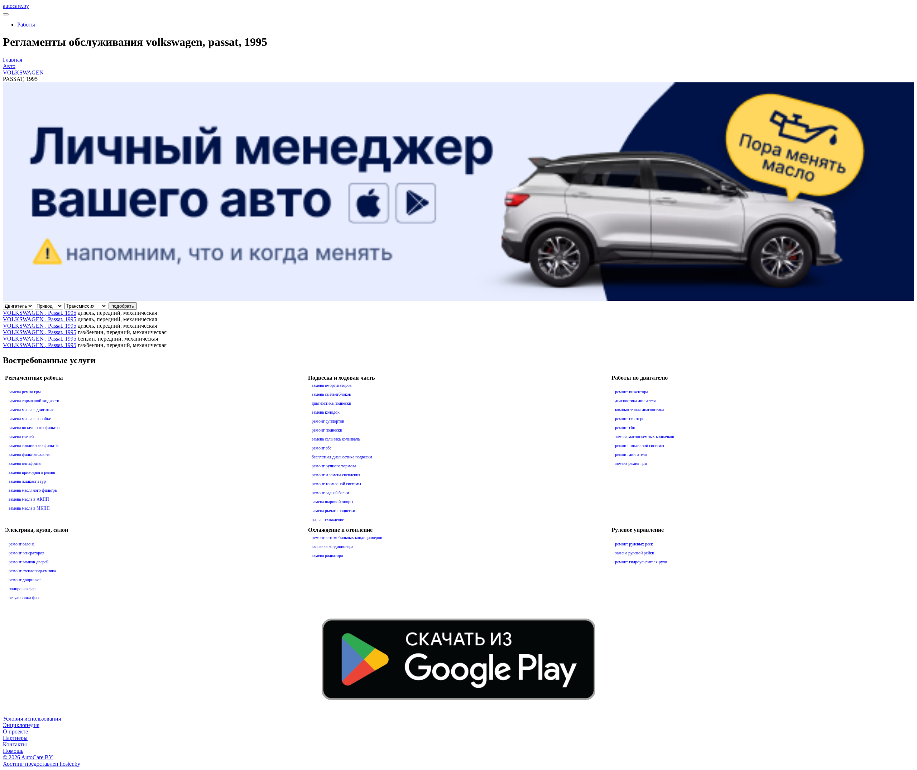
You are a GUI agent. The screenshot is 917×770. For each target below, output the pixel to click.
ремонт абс (321, 448)
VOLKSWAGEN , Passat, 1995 (39, 313)
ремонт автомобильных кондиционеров (347, 537)
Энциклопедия (21, 725)
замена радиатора (327, 555)
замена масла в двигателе (31, 409)
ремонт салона (21, 544)
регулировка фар (24, 597)
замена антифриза (24, 463)
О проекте (15, 731)
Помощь (13, 751)
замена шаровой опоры (332, 501)
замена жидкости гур (27, 481)
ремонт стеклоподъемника (32, 570)
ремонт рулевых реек (634, 544)
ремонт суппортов (328, 421)
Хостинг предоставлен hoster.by (41, 764)
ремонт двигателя (631, 454)
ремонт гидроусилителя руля (641, 561)
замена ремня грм (25, 391)
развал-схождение (328, 519)
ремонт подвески (327, 430)
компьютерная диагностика (639, 409)
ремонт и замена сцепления (336, 474)
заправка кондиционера (332, 546)
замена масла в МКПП (29, 508)
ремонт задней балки (330, 492)
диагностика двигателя (635, 400)
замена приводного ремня (32, 472)
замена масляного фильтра (33, 490)
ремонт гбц (625, 427)
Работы (26, 24)
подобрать (122, 306)
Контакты (15, 744)
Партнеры (15, 738)
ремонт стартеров (631, 418)
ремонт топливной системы (639, 445)
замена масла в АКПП (29, 499)
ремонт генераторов (26, 552)
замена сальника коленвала (336, 439)
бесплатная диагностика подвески (342, 456)
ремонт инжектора (631, 391)
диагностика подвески (331, 403)
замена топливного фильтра (33, 445)
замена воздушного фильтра (34, 427)
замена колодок (326, 412)
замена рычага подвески (333, 510)
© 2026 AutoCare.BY (28, 757)
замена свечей (21, 436)
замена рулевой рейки (634, 552)
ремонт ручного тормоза (334, 465)
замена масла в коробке (30, 418)
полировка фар (22, 588)
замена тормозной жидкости (34, 400)
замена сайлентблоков (331, 394)
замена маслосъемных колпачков (644, 436)
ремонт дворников (25, 579)
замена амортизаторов (332, 385)
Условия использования (32, 719)
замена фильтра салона (29, 454)
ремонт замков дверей (28, 561)
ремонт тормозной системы (336, 483)
